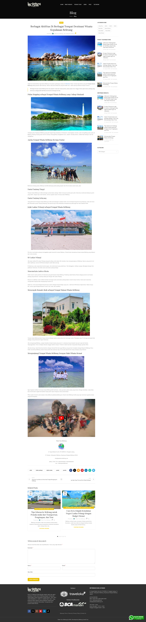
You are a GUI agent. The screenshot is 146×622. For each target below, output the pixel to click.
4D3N (115, 26)
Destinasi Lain (42, 508)
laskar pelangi (39, 470)
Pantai (47, 508)
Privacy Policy (76, 613)
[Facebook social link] (70, 470)
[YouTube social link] (40, 611)
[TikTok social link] (48, 611)
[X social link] (74, 470)
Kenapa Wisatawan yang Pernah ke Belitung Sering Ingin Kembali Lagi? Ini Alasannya (109, 55)
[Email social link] (78, 470)
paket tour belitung (58, 33)
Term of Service (68, 613)
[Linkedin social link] (86, 470)
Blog (75, 16)
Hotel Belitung (78, 507)
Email (64, 565)
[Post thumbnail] (99, 46)
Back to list (61, 479)
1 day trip (100, 26)
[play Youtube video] (61, 418)
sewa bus (100, 28)
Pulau (51, 508)
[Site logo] (34, 4)
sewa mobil (100, 30)
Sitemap (62, 613)
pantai (57, 470)
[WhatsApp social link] (89, 470)
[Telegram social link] (93, 470)
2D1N (106, 26)
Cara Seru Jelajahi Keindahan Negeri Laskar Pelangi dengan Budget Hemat (78, 513)
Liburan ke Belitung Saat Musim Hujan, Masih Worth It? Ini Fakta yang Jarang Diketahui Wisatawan (110, 45)
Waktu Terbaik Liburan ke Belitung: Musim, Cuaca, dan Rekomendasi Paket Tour (110, 65)
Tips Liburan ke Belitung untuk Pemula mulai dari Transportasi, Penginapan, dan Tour (44, 514)
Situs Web (30, 572)
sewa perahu (101, 33)
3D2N (110, 26)
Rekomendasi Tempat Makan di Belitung (109, 137)
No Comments (112, 49)
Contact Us (83, 613)
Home (71, 16)
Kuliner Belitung (86, 507)
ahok (31, 470)
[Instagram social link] (36, 611)
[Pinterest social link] (82, 470)
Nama (29, 565)
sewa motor (107, 30)
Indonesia (67, 83)
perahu (64, 470)
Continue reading (44, 528)
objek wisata (49, 470)
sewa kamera (108, 28)
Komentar (30, 547)
